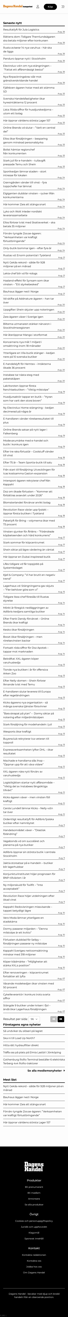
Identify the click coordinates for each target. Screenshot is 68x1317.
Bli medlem (34, 1192)
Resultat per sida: (16, 1019)
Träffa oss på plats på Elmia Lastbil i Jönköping (32, 1052)
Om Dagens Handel (34, 1272)
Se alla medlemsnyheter (45, 1070)
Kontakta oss (34, 1260)
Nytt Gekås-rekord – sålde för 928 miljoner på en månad (33, 1088)
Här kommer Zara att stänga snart (24, 1104)
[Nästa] (61, 1019)
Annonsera (34, 1198)
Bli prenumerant (34, 1187)
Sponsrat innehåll (34, 1238)
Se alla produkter (34, 1204)
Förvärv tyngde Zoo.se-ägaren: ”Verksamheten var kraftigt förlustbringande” (32, 1113)
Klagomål (34, 1232)
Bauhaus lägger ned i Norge (21, 1097)
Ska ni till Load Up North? (19, 1038)
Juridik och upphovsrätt (34, 1226)
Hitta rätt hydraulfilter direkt (21, 1045)
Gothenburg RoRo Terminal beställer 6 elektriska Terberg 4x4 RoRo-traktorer (34, 1061)
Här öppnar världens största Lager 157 (26, 1122)
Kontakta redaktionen (34, 1254)
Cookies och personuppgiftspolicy (34, 1221)
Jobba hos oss (34, 1266)
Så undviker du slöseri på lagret (23, 1031)
